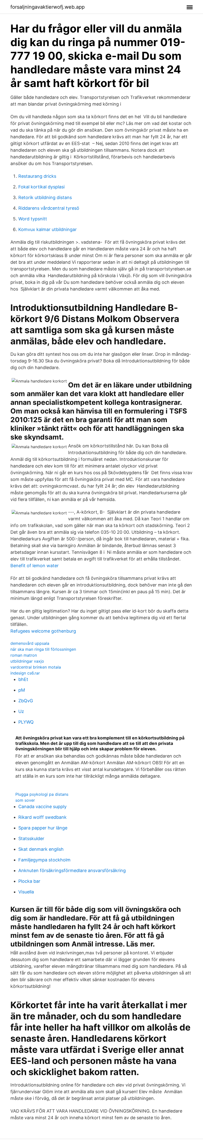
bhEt (23, 679)
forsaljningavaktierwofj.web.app (47, 6)
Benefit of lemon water (34, 565)
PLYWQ (26, 722)
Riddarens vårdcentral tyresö (48, 208)
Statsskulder (31, 838)
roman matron (23, 655)
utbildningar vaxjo (27, 661)
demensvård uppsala (29, 643)
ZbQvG (25, 700)
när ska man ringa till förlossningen (43, 649)
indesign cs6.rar (25, 673)
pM (21, 690)
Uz (21, 711)
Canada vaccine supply (42, 806)
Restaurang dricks (37, 176)
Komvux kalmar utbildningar (47, 229)
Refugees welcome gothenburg (43, 631)
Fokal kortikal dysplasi (41, 186)
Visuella (26, 891)
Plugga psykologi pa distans (41, 794)
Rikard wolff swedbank (42, 817)
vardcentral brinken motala (35, 667)
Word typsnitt (32, 218)
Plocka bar (29, 881)
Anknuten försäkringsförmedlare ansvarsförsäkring (72, 870)
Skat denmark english (41, 849)
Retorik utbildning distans (45, 197)
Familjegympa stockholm (44, 859)
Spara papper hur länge (42, 827)
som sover (25, 800)
